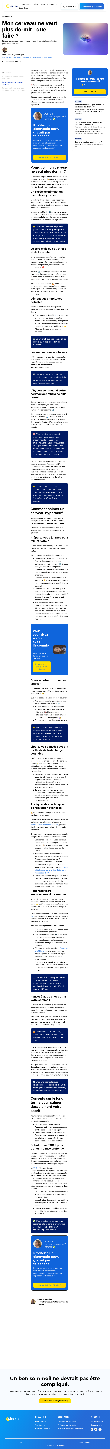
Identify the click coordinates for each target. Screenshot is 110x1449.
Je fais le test (90, 92)
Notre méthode (40, 1421)
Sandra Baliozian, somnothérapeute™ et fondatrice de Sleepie (27, 58)
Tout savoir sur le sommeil (67, 1421)
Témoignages (39, 4)
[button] (52, 4)
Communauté (25, 4)
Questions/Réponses (42, 1429)
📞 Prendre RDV (69, 6)
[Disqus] (49, 1335)
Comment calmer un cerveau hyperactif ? (12, 83)
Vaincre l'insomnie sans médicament (70, 1429)
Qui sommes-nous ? (98, 1421)
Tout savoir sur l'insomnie (67, 1425)
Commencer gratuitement (92, 6)
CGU (50, 1442)
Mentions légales (85, 1442)
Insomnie (6, 16)
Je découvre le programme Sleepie (42, 666)
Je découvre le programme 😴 (55, 1401)
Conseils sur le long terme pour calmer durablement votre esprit (13, 89)
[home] (12, 6)
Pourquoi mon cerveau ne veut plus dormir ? (13, 77)
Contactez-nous (96, 1425)
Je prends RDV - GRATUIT (49, 157)
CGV (20, 1442)
